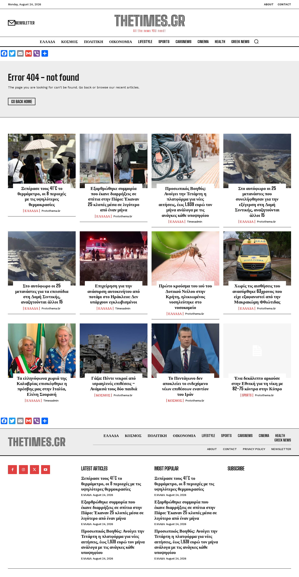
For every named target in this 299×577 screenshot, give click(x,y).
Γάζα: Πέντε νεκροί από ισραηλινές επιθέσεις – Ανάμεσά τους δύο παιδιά (113, 383)
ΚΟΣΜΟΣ (103, 395)
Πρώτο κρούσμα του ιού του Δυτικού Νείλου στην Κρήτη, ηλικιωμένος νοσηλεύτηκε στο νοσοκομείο (185, 296)
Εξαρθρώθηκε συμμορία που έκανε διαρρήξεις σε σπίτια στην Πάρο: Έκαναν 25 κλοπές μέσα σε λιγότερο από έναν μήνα (113, 199)
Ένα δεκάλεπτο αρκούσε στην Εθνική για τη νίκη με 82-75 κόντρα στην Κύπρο (257, 383)
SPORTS (247, 395)
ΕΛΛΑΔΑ (31, 210)
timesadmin (194, 221)
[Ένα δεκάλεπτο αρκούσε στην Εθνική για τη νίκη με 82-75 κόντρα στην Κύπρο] (257, 350)
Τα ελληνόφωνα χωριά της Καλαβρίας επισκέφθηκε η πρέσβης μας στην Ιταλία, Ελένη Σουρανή (42, 386)
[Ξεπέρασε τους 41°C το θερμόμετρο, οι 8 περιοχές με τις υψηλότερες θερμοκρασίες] (42, 161)
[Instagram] (23, 469)
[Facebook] (12, 469)
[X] (34, 469)
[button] (256, 41)
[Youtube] (45, 469)
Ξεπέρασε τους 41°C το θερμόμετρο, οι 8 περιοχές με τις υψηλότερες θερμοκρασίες (41, 196)
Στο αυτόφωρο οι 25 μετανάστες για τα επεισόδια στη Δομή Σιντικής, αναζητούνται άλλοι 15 (41, 293)
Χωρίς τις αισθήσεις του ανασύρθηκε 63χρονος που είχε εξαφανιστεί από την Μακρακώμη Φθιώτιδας (257, 293)
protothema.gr (50, 210)
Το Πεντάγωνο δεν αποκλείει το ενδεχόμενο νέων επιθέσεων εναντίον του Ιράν (185, 386)
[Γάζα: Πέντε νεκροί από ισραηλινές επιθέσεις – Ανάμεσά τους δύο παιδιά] (113, 350)
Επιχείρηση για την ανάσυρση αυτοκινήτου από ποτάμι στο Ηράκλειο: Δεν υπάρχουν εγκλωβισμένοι (113, 293)
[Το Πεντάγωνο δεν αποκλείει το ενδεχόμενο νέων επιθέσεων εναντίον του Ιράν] (185, 350)
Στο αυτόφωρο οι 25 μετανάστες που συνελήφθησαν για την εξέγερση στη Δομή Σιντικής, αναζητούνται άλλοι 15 (257, 201)
